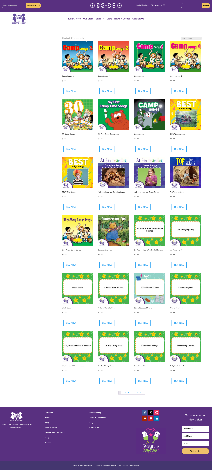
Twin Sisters (74, 19)
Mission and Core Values (55, 433)
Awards (48, 443)
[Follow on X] (103, 5)
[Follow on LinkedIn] (119, 5)
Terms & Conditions (97, 418)
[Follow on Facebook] (92, 5)
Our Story (88, 19)
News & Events (122, 19)
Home (47, 418)
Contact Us (138, 19)
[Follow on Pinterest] (108, 5)
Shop (98, 19)
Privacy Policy (95, 413)
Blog (109, 19)
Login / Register (142, 5)
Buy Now (71, 91)
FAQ (91, 423)
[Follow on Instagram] (98, 5)
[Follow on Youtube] (114, 5)
